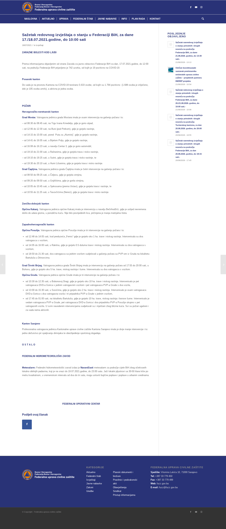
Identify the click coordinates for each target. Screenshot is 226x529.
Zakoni (89, 487)
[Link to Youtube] (196, 7)
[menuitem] (30, 18)
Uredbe (90, 491)
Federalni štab (93, 476)
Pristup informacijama (124, 495)
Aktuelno (90, 472)
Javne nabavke (94, 483)
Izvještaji (39, 45)
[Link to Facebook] (190, 7)
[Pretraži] (201, 18)
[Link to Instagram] (201, 7)
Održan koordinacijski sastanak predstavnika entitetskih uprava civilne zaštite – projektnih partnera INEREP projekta (189, 74)
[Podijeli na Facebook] (27, 424)
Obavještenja (119, 487)
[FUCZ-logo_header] (57, 7)
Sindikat (117, 491)
